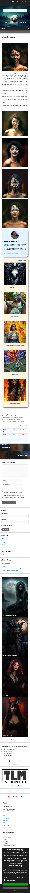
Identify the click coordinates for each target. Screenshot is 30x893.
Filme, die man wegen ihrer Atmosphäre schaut (11, 568)
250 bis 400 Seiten (7, 753)
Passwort (3, 519)
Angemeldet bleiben (7, 525)
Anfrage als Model (15, 253)
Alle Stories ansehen (15, 739)
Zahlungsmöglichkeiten (8, 827)
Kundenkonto (6, 818)
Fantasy (25, 415)
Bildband (19, 419)
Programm (21, 417)
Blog (15, 3)
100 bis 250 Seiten (7, 751)
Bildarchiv (12, 415)
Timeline (3, 542)
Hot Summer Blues (5, 563)
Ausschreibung (7, 419)
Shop (26, 1)
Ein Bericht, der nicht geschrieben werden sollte (15, 345)
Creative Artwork (22, 260)
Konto (22, 1)
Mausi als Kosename (15, 316)
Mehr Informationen (7, 253)
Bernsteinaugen (6, 447)
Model (3, 423)
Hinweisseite (5, 107)
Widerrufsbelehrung (7, 825)
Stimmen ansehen (15, 764)
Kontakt (17, 1)
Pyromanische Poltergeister (15, 403)
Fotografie (4, 417)
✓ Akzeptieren (15, 884)
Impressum (4, 1)
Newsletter (3, 544)
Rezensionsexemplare (8, 843)
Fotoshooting (19, 98)
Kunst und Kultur (11, 417)
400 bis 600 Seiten (7, 755)
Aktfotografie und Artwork (10, 414)
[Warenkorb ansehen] (29, 28)
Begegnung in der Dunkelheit (15, 287)
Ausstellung (13, 419)
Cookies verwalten (7, 791)
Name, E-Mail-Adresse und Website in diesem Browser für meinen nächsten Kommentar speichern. (16, 492)
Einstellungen (12, 863)
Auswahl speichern (15, 888)
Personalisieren (15, 890)
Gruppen (3, 540)
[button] (6, 429)
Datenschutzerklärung (14, 495)
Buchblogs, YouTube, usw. (9, 845)
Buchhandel (5, 841)
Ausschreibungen (6, 415)
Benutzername (4, 513)
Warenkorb (5, 820)
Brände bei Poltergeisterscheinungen (9, 570)
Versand (5, 824)
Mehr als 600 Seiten (7, 757)
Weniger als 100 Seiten (8, 749)
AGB (4, 822)
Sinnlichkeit (4, 566)
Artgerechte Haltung (23, 455)
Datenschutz (11, 1)
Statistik (21, 878)
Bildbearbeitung (18, 415)
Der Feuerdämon (15, 374)
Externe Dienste (10, 880)
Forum (2, 538)
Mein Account (4, 546)
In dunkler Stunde (5, 565)
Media (16, 417)
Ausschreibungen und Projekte (14, 786)
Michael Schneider (7, 244)
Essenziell (8, 878)
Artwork (18, 414)
